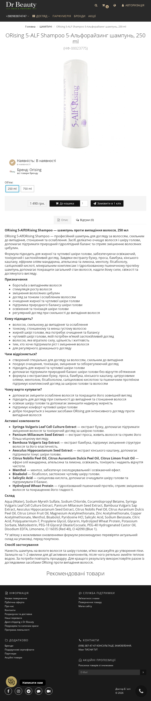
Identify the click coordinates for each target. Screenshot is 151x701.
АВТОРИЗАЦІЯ (134, 5)
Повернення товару (90, 602)
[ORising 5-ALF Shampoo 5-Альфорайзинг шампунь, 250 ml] (75, 104)
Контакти (10, 610)
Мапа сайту (85, 606)
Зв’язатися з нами (88, 598)
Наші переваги (13, 618)
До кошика (66, 203)
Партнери (10, 653)
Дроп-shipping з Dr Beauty (19, 622)
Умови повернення (16, 598)
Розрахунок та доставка (18, 614)
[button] (96, 5)
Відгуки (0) (86, 220)
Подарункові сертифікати (19, 649)
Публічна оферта (14, 602)
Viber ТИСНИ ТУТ (88, 649)
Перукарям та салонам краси (22, 625)
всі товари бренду (27, 173)
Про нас (9, 606)
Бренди (9, 645)
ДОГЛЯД (41, 16)
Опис (64, 220)
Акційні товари (13, 657)
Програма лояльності (17, 629)
